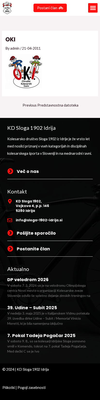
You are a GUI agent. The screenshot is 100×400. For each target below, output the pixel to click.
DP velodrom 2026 (28, 280)
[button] (93, 8)
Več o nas (28, 171)
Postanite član (33, 249)
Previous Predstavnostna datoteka (50, 105)
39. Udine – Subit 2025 (32, 308)
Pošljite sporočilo (36, 233)
